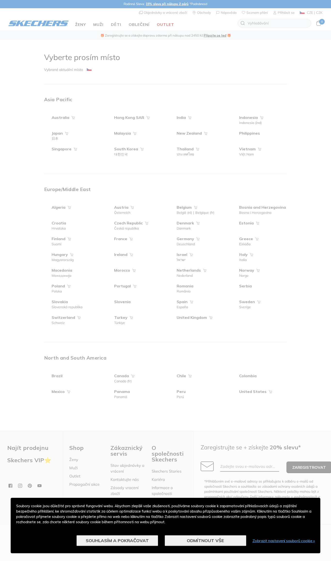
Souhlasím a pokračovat (117, 540)
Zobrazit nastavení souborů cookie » (283, 540)
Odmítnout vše (205, 540)
